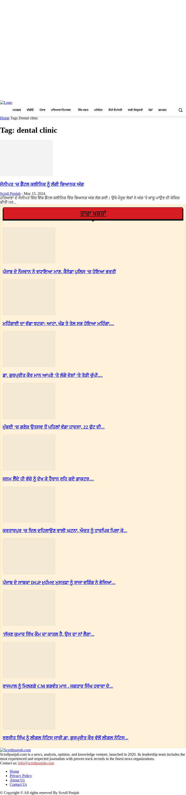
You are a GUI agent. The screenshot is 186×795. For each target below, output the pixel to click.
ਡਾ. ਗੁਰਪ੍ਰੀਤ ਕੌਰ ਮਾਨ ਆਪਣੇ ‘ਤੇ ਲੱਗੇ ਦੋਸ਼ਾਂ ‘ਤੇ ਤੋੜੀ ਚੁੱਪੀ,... (53, 375)
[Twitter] (176, 95)
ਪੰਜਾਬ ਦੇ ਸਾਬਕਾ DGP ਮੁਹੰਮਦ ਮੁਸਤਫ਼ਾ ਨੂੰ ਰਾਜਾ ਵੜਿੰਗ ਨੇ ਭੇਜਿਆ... (59, 582)
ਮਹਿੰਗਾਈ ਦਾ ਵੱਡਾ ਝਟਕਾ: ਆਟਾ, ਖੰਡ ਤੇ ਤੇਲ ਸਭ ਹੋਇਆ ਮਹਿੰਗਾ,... (58, 323)
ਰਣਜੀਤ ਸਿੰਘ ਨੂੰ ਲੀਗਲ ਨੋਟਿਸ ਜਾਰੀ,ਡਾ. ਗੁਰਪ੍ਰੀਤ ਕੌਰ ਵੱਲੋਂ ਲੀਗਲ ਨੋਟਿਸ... (65, 737)
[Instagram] (170, 95)
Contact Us (18, 784)
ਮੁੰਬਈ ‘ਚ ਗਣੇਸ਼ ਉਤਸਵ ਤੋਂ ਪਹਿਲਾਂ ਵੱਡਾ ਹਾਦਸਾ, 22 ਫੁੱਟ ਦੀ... (54, 427)
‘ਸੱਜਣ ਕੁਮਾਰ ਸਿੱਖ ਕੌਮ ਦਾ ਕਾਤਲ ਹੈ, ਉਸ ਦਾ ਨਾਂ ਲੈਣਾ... (48, 634)
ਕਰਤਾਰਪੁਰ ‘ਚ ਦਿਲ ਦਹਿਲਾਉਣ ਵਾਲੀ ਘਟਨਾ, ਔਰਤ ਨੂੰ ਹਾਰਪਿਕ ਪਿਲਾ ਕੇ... (65, 530)
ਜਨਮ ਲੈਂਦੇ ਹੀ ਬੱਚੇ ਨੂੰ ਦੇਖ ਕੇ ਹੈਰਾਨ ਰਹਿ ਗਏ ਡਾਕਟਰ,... (48, 478)
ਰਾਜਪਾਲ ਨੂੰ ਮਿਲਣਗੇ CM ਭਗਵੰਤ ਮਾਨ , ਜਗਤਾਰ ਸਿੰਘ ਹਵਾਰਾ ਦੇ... (58, 686)
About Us (17, 780)
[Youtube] (183, 95)
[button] (180, 110)
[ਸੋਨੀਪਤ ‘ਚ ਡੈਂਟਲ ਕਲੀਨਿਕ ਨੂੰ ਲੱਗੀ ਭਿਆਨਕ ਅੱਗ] (26, 175)
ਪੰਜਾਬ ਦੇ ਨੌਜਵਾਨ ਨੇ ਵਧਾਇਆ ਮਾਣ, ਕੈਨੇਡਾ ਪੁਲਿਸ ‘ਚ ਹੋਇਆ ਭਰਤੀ (59, 271)
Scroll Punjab (10, 193)
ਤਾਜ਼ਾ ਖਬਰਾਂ (93, 213)
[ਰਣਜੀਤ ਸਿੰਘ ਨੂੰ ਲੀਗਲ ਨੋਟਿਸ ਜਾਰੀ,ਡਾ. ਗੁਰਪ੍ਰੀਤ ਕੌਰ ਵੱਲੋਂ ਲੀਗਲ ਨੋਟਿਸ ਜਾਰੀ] (29, 728)
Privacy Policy (21, 776)
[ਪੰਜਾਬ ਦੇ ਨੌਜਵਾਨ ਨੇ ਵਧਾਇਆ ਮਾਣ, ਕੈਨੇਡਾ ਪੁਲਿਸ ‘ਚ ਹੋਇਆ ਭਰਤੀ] (29, 262)
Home (4, 118)
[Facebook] (163, 95)
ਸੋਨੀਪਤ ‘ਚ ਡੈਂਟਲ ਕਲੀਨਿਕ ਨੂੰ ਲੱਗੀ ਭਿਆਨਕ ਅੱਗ (42, 184)
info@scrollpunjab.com (36, 763)
